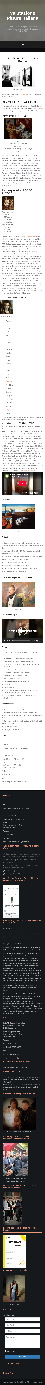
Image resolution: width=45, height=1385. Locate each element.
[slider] (21, 640)
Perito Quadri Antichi (11, 670)
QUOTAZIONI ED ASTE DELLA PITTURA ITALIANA (21, 653)
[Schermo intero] (40, 641)
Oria (28, 1382)
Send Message (22, 1356)
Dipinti (6, 656)
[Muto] (37, 641)
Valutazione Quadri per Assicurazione (16, 673)
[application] (22, 631)
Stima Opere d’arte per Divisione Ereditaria (18, 662)
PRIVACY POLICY (10, 687)
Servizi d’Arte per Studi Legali (13, 678)
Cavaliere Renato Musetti (27, 471)
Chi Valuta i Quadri (10, 562)
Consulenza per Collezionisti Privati (15, 676)
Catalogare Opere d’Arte (12, 565)
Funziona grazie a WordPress (11, 1382)
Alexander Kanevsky (31, 1084)
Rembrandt (10, 381)
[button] (22, 631)
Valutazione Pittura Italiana (22, 16)
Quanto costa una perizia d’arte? (15, 568)
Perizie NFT (8, 684)
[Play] (4, 641)
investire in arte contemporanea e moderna (18, 659)
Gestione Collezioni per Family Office (16, 681)
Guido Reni (29, 290)
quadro (25, 94)
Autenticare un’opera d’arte (13, 571)
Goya (8, 410)
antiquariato (31, 236)
